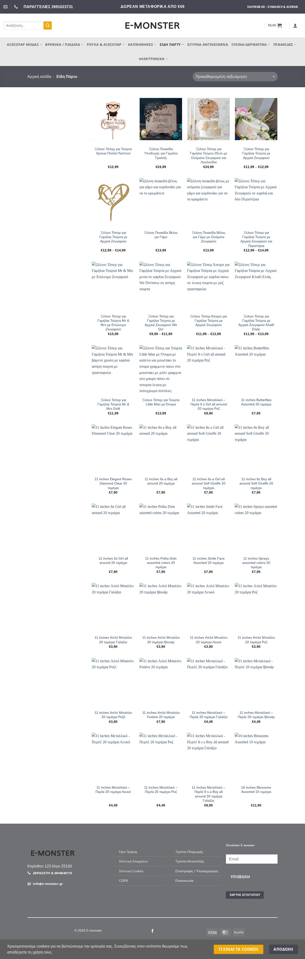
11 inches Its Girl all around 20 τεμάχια (113, 560)
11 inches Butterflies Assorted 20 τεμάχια (256, 402)
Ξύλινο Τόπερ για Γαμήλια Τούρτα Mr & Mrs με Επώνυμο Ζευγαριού (113, 322)
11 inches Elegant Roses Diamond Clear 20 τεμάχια (113, 483)
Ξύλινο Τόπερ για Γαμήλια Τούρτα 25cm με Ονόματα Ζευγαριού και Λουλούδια (208, 155)
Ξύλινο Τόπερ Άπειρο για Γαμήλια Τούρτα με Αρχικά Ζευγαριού (208, 320)
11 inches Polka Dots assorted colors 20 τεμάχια (161, 562)
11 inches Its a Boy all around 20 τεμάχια (161, 481)
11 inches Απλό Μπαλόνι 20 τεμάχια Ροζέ (113, 715)
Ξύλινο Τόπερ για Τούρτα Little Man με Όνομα (160, 402)
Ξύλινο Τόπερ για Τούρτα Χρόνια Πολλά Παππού (113, 151)
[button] (275, 25)
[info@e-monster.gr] (6, 6)
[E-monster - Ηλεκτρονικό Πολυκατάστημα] (152, 25)
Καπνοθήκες (140, 44)
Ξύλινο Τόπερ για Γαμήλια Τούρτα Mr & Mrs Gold (113, 404)
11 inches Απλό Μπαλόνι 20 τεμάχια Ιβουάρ (161, 640)
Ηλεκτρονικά (151, 58)
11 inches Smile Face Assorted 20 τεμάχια (209, 560)
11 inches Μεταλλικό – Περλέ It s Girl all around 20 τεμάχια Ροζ (208, 404)
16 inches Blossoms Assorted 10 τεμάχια (256, 790)
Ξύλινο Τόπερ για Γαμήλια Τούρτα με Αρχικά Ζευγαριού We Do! (161, 322)
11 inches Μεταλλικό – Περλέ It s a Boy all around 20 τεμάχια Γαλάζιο (208, 794)
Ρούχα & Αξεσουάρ (104, 44)
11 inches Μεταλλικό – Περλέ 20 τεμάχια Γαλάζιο (209, 715)
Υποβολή (240, 876)
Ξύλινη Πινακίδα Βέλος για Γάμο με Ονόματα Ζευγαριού (208, 237)
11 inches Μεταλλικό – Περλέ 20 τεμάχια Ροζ (161, 790)
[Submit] (48, 25)
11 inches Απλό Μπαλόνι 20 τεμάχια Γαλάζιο (113, 640)
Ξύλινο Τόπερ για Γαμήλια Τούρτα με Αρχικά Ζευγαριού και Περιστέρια (256, 239)
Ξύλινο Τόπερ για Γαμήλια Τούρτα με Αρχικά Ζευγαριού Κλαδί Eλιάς (256, 322)
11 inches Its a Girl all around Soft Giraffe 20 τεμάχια (208, 483)
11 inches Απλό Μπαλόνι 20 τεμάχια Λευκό (208, 640)
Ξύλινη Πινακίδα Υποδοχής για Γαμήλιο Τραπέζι (161, 153)
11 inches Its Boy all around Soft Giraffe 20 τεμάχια (256, 483)
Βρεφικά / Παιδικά (62, 44)
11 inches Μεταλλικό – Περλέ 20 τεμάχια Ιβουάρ (256, 715)
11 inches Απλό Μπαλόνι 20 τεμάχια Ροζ (256, 640)
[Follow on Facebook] (152, 931)
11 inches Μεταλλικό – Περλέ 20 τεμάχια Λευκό (113, 790)
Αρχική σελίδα (39, 77)
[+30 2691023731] (16, 6)
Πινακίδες (283, 44)
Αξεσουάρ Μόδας (23, 44)
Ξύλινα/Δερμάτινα (249, 44)
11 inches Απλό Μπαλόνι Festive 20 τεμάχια (161, 715)
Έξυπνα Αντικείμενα (207, 44)
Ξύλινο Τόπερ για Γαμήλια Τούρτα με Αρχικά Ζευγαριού (256, 153)
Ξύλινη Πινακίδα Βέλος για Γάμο (161, 235)
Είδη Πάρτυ (170, 44)
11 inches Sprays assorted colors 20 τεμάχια (256, 562)
